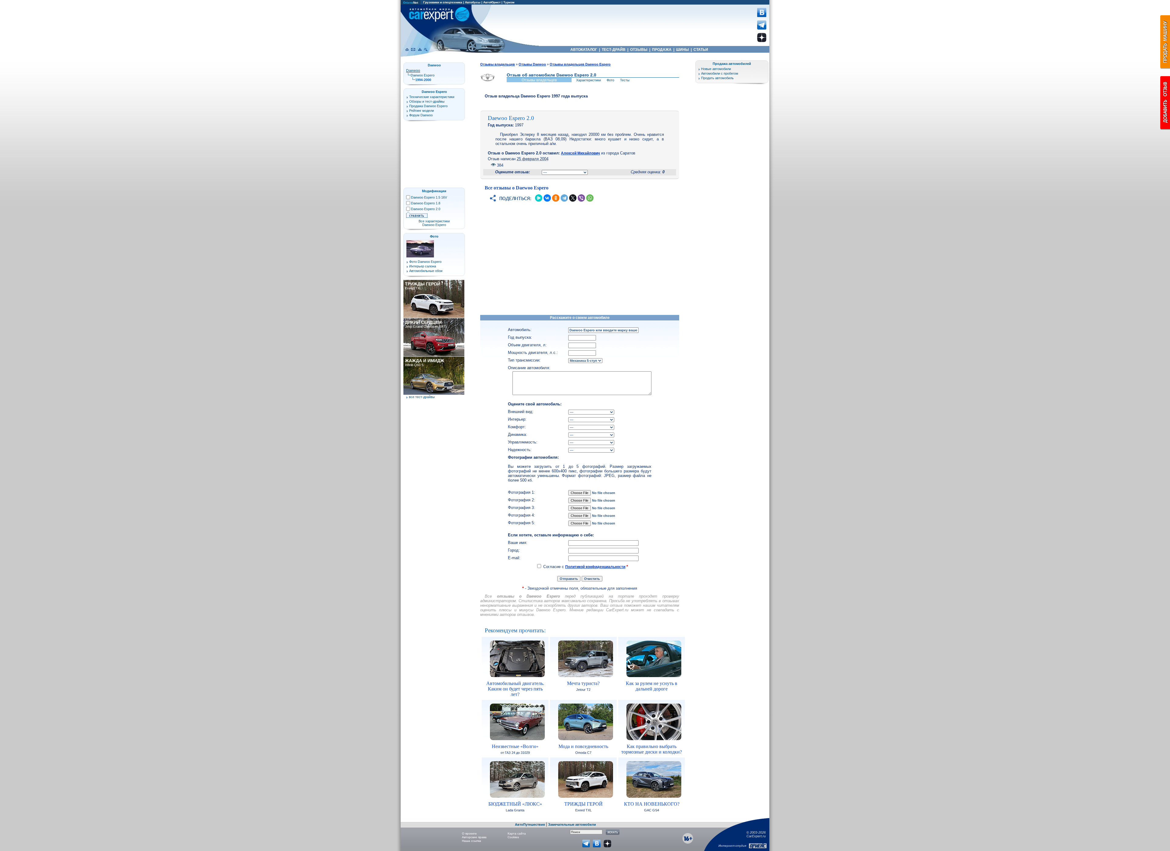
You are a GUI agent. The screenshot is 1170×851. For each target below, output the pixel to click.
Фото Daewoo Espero (425, 261)
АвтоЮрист (492, 2)
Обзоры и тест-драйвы (427, 101)
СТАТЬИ (701, 50)
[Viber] (581, 198)
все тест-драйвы (422, 397)
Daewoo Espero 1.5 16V (429, 197)
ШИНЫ (682, 50)
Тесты (624, 80)
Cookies (513, 837)
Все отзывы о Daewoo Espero (516, 187)
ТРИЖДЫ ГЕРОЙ (583, 804)
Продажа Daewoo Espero (428, 106)
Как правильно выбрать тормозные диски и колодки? (651, 749)
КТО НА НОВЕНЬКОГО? (651, 804)
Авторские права (474, 837)
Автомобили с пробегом (719, 73)
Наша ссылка (471, 840)
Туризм (508, 2)
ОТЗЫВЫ (638, 50)
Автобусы (472, 2)
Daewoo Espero (422, 75)
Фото (610, 80)
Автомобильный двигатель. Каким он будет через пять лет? (515, 689)
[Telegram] (564, 198)
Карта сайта (517, 833)
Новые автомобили (716, 69)
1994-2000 (423, 80)
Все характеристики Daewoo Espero (434, 223)
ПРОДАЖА (661, 50)
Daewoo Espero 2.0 (425, 209)
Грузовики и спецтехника (442, 2)
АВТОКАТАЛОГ (583, 50)
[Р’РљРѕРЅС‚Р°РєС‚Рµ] (547, 198)
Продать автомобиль (717, 78)
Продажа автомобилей (732, 63)
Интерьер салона (422, 266)
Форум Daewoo (421, 115)
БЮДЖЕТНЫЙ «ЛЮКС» (515, 804)
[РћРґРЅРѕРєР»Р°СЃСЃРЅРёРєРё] (555, 198)
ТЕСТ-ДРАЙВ (613, 50)
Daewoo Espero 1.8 (425, 203)
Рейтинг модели (421, 110)
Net (410, 2)
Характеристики (588, 80)
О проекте (469, 833)
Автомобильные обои (425, 271)
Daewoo (413, 71)
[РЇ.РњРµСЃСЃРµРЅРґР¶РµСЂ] (538, 198)
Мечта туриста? (583, 683)
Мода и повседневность (583, 746)
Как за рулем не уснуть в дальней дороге (651, 686)
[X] (572, 198)
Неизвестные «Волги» (515, 746)
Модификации (434, 191)
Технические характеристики (431, 97)
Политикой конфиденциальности (595, 567)
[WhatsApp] (590, 198)
